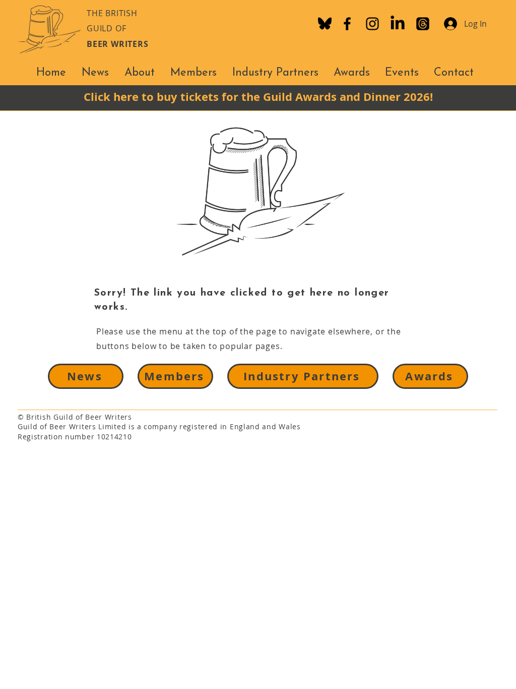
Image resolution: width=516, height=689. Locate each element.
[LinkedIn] (397, 23)
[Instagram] (372, 23)
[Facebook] (347, 23)
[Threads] (422, 23)
